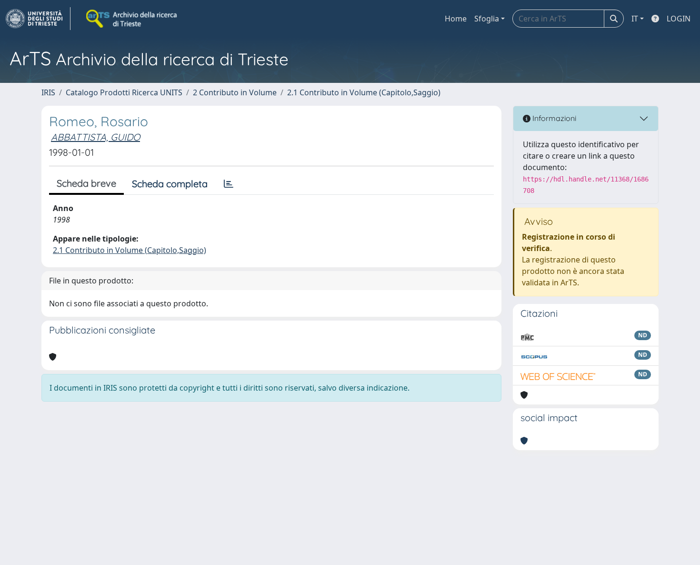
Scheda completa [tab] (170, 184)
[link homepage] (38, 18)
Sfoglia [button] (486, 18)
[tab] (228, 184)
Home (456, 18)
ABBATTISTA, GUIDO (95, 137)
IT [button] (634, 18)
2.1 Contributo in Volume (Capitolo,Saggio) (363, 92)
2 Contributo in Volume (235, 92)
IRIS (48, 92)
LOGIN (678, 18)
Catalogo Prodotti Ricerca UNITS (124, 92)
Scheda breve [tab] (86, 183)
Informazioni (553, 118)
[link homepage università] (132, 18)
